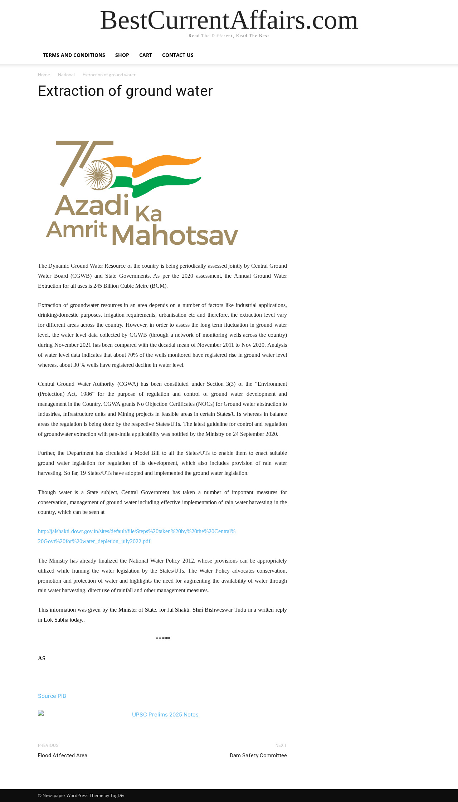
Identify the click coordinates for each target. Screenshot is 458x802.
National (66, 75)
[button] (411, 55)
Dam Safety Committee (258, 755)
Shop (122, 55)
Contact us (178, 55)
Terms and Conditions (74, 55)
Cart (145, 55)
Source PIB (52, 695)
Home (44, 75)
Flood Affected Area (62, 755)
